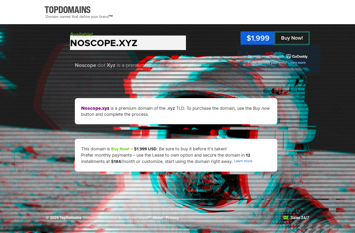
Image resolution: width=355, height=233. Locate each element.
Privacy (172, 217)
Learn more (296, 62)
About (158, 217)
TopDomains (70, 217)
